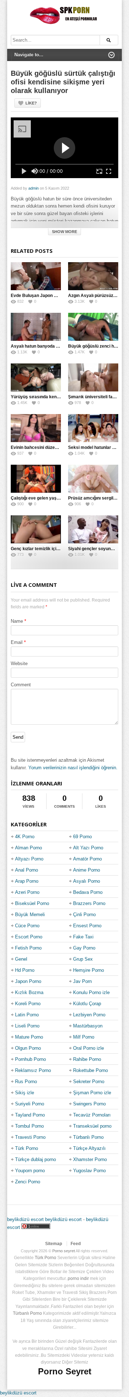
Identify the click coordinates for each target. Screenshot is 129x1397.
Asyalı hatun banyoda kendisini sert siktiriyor (57, 346)
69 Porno (82, 836)
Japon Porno (28, 981)
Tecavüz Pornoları (92, 1115)
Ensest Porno (87, 925)
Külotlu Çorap (87, 1003)
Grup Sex (83, 959)
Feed (76, 1243)
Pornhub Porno (30, 1059)
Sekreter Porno (88, 1081)
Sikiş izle (24, 1092)
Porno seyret (63, 1251)
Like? (31, 103)
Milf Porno (83, 1037)
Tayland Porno (30, 1115)
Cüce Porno (27, 925)
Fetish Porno (28, 948)
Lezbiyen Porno (89, 1014)
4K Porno (24, 836)
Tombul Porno (29, 1126)
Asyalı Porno (86, 881)
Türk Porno (26, 1148)
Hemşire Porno (88, 970)
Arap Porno (26, 881)
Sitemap (53, 1243)
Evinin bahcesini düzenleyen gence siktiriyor (56, 447)
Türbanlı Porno (88, 1137)
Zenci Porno (27, 1181)
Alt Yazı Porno (88, 847)
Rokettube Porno (90, 1070)
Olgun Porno (28, 1048)
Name (17, 621)
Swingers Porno (89, 1103)
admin (33, 188)
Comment (21, 684)
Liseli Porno (27, 1026)
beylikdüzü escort (25, 1219)
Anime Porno (86, 870)
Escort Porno (28, 936)
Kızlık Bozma (29, 992)
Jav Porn (82, 981)
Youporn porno (30, 1170)
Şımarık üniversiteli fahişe (94, 396)
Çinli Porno (84, 914)
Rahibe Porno (87, 1059)
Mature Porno (29, 1037)
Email (17, 642)
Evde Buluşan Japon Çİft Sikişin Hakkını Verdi (57, 295)
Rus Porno (26, 1081)
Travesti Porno (30, 1137)
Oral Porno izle (88, 1048)
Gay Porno (84, 948)
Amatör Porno (87, 859)
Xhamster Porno (90, 1159)
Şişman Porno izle (92, 1092)
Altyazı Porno (29, 859)
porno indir (78, 1278)
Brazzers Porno (89, 903)
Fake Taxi (83, 936)
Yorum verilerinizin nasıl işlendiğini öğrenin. (73, 767)
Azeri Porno (27, 892)
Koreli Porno (27, 1003)
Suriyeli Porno (29, 1103)
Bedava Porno (87, 892)
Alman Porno (28, 847)
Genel (21, 959)
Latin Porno (27, 1014)
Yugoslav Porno (89, 1170)
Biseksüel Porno (32, 903)
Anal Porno (26, 870)
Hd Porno (24, 970)
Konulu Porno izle (91, 992)
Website (19, 663)
